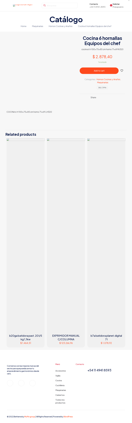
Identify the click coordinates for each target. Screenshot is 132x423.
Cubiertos (60, 395)
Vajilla (57, 375)
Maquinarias (37, 26)
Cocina (58, 380)
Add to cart (99, 70)
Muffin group (29, 416)
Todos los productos (60, 401)
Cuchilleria (59, 385)
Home (23, 26)
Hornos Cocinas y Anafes (60, 26)
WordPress (68, 416)
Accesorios (60, 370)
